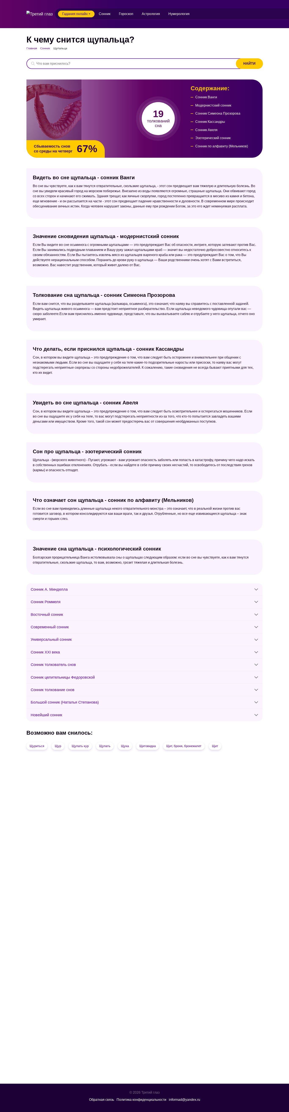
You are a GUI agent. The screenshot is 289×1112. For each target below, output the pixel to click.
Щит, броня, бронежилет (183, 746)
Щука (125, 746)
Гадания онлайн (75, 14)
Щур (58, 746)
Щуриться (37, 746)
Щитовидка (147, 746)
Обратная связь (101, 1099)
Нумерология (179, 14)
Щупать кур (80, 746)
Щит (215, 746)
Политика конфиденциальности (141, 1099)
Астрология (151, 14)
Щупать (104, 746)
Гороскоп (126, 14)
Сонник (104, 14)
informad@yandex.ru (184, 1099)
